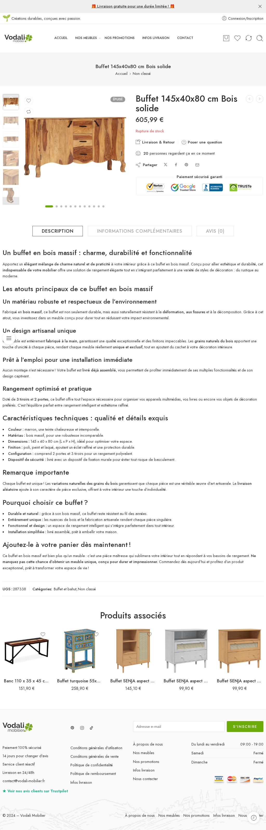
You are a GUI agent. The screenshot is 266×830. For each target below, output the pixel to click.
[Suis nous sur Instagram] (82, 728)
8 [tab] (85, 210)
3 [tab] (61, 210)
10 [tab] (94, 210)
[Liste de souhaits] (28, 101)
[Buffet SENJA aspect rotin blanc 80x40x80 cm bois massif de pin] (186, 651)
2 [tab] (57, 210)
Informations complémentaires (139, 231)
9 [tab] (89, 210)
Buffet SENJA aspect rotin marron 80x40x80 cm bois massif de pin (239, 681)
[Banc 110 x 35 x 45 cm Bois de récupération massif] (26, 651)
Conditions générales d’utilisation (96, 747)
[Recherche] (259, 38)
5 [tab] (71, 210)
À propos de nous (148, 744)
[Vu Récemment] (254, 818)
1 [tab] (49, 210)
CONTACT (185, 38)
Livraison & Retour (158, 142)
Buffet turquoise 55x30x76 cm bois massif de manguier (80, 681)
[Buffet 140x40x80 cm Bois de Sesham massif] (259, 99)
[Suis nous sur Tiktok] (91, 728)
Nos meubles (143, 752)
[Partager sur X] (166, 165)
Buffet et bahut (65, 589)
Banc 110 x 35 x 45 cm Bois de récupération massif (26, 681)
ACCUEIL (61, 38)
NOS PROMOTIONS (120, 38)
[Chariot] (226, 38)
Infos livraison (81, 782)
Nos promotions (146, 761)
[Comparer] (28, 112)
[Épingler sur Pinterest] (186, 165)
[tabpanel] (75, 148)
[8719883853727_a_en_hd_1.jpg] (11, 102)
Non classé (142, 73)
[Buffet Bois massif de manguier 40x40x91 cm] (249, 99)
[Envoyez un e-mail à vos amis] (197, 165)
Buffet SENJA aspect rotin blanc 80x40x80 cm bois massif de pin (186, 681)
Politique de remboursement (93, 773)
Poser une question (204, 142)
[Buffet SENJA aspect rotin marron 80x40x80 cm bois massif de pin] (239, 651)
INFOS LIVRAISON (155, 38)
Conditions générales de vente (94, 756)
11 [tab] (99, 210)
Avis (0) (215, 231)
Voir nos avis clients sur (35, 791)
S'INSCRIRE (245, 726)
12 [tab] (103, 210)
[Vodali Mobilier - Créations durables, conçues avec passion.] (18, 38)
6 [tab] (75, 210)
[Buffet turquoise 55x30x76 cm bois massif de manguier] (80, 651)
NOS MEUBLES (86, 38)
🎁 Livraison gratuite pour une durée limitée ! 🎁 (133, 6)
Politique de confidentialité (91, 765)
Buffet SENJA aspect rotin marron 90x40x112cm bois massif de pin (133, 681)
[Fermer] (260, 6)
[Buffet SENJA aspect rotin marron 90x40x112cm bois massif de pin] (133, 651)
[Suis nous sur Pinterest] (72, 728)
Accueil (121, 73)
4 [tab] (66, 210)
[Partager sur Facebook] (176, 165)
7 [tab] (80, 210)
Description (58, 231)
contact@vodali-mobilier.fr (24, 780)
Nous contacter (145, 778)
